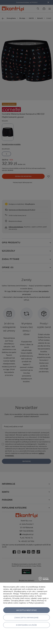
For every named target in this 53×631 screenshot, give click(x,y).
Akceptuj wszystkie (26, 610)
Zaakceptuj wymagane (26, 617)
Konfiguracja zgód (26, 625)
